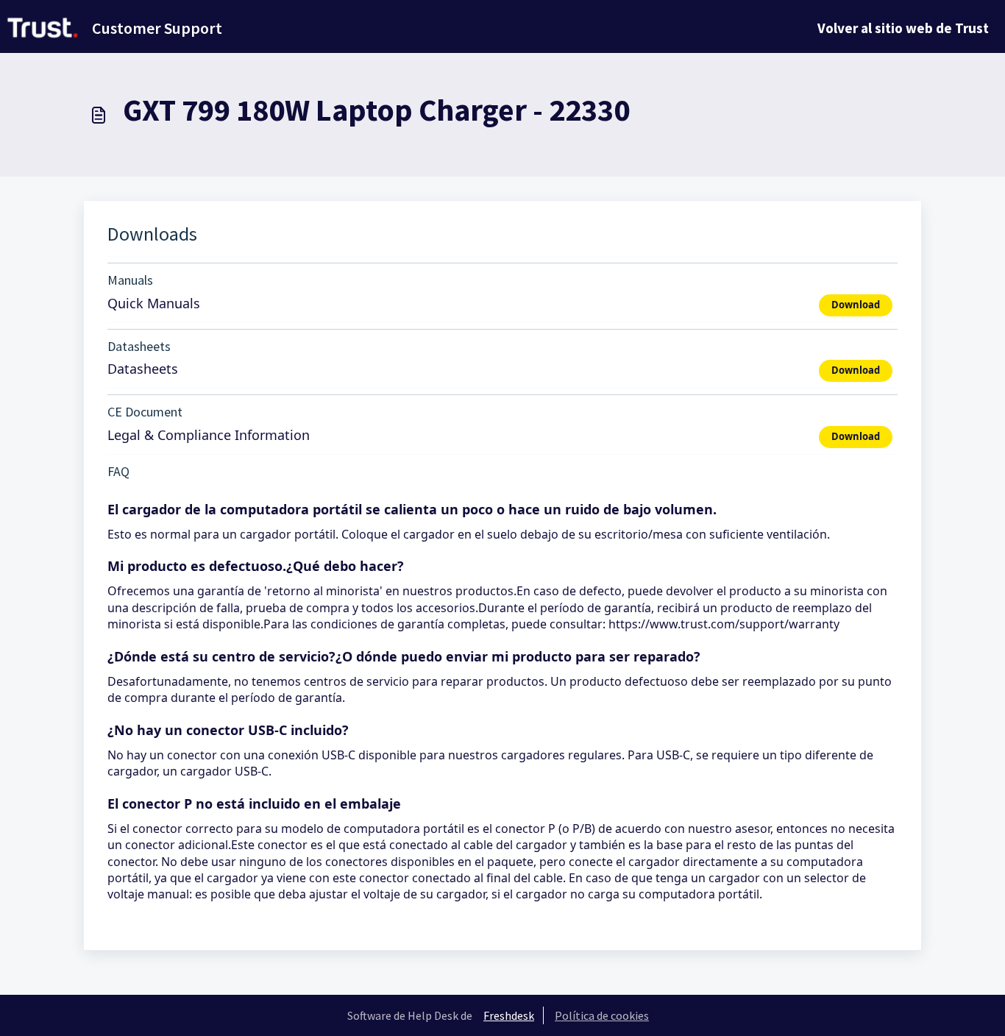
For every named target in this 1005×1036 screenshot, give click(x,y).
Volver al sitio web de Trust (903, 28)
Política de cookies (602, 1015)
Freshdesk (508, 1015)
